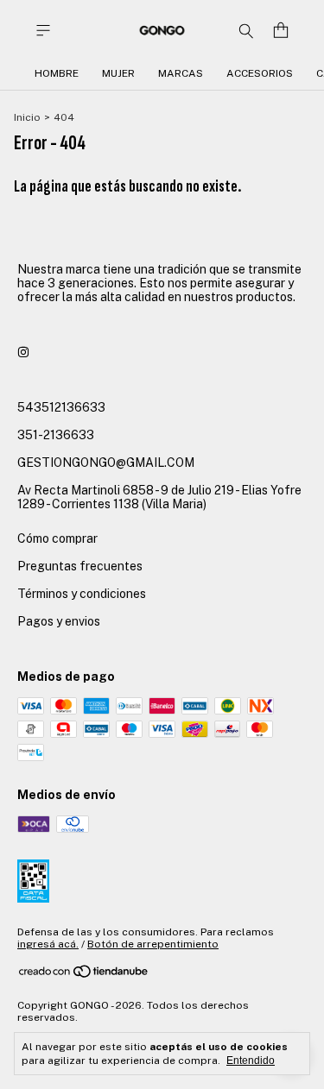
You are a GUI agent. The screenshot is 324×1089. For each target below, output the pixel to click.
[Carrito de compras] (280, 31)
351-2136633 (55, 435)
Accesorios (259, 73)
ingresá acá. (48, 944)
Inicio (27, 117)
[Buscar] (246, 30)
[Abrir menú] (43, 31)
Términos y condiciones (81, 594)
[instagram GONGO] (23, 352)
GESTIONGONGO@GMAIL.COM (105, 462)
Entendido (250, 1060)
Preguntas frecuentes (80, 566)
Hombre (57, 73)
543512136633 (61, 407)
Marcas (180, 73)
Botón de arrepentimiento (153, 944)
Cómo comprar (57, 538)
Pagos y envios (58, 621)
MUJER (118, 73)
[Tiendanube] (84, 975)
